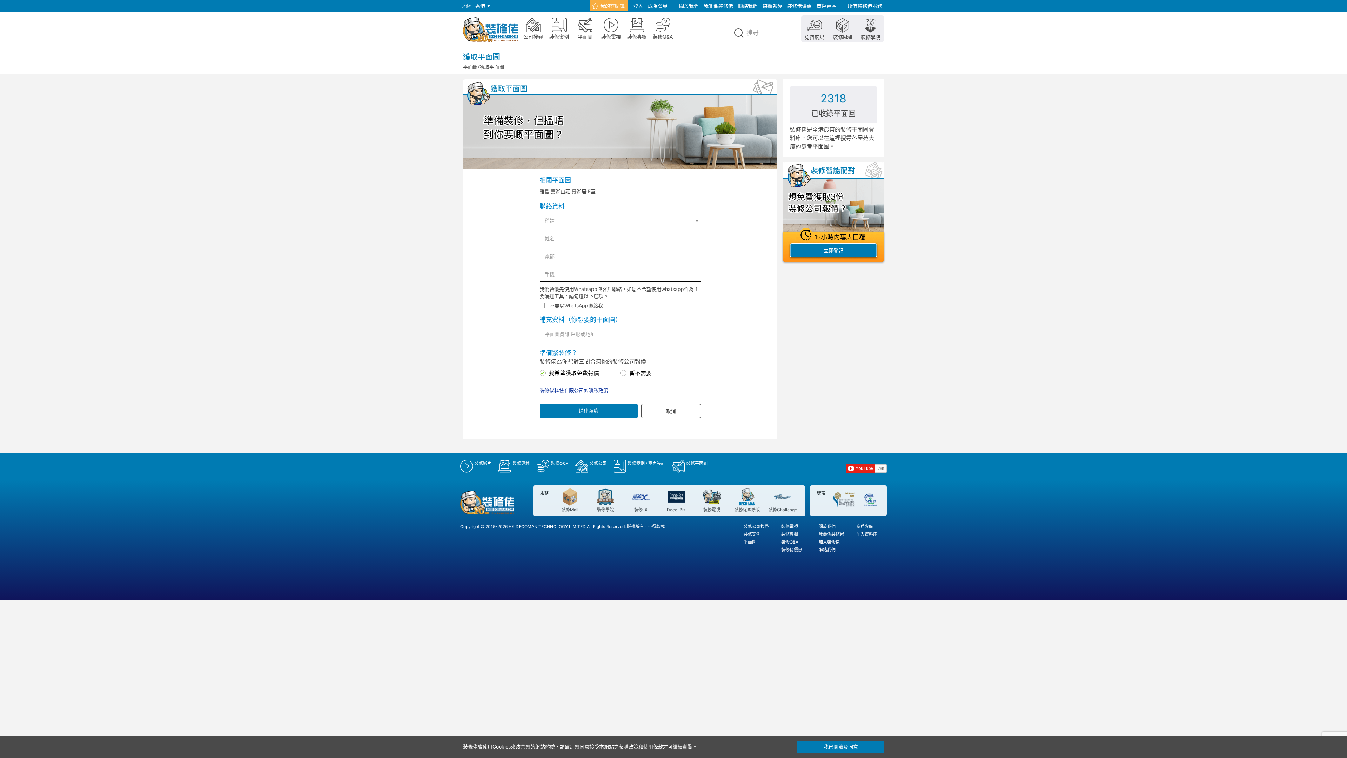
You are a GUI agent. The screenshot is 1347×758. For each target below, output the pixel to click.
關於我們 (689, 6)
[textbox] (620, 221)
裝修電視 (789, 526)
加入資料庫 (866, 534)
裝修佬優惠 (799, 6)
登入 (638, 6)
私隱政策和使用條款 (641, 747)
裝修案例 (752, 534)
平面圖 (470, 67)
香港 (480, 6)
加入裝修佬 (829, 542)
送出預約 (588, 411)
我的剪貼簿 (612, 6)
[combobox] (620, 221)
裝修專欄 (789, 534)
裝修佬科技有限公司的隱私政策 (574, 390)
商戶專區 (826, 6)
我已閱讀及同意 (841, 747)
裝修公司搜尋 (756, 526)
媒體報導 (772, 6)
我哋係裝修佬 (718, 6)
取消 (671, 411)
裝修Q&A (789, 542)
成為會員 (658, 6)
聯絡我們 (748, 6)
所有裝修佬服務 (865, 6)
